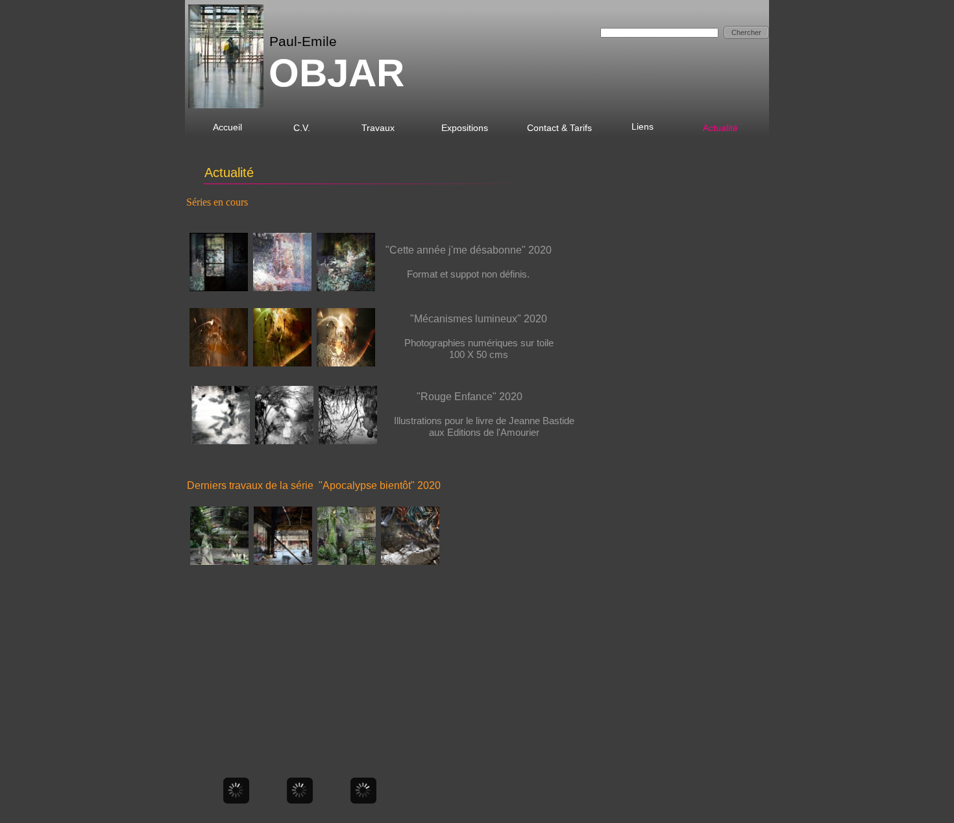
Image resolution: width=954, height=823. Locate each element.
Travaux (378, 128)
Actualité (720, 128)
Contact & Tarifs (559, 128)
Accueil (227, 127)
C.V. (301, 128)
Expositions (464, 128)
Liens (643, 126)
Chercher (746, 32)
